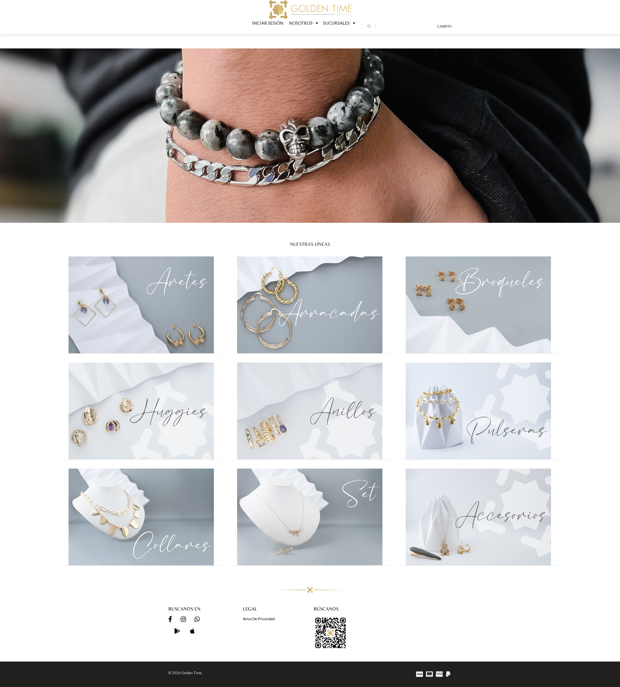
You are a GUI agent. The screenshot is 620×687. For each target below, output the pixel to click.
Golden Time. (191, 673)
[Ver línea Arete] (141, 304)
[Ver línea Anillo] (310, 411)
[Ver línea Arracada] (310, 304)
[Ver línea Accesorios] (478, 517)
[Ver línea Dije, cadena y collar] (141, 517)
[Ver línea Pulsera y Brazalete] (478, 411)
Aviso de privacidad (259, 619)
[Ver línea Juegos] (310, 517)
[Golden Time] (310, 9)
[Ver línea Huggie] (141, 411)
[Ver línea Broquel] (478, 304)
